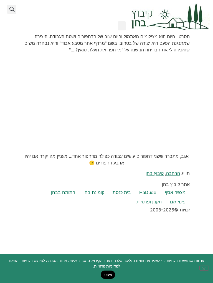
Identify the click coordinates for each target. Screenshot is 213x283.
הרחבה (173, 173)
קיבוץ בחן (155, 173)
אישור (107, 274)
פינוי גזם (178, 202)
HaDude (147, 192)
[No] (204, 268)
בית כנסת (122, 192)
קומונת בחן (93, 192)
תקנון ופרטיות (149, 202)
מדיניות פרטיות (106, 266)
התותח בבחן (63, 192)
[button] (122, 25)
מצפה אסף (175, 192)
